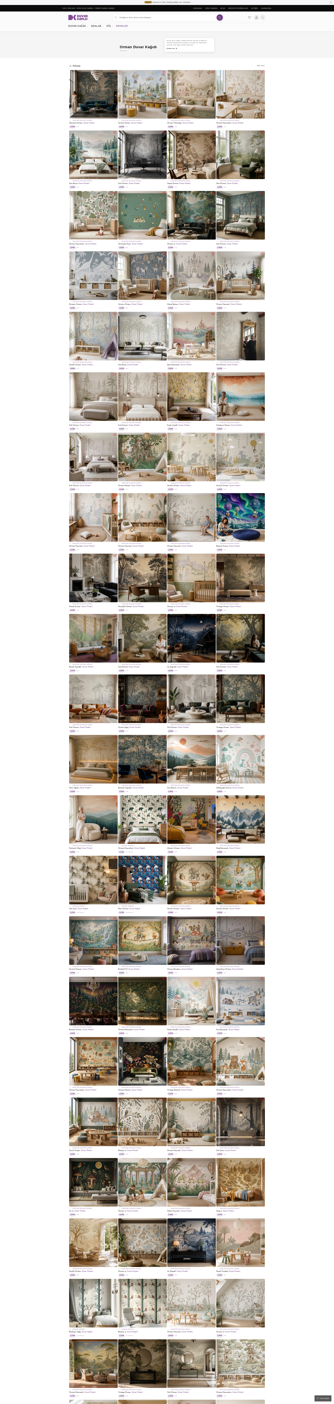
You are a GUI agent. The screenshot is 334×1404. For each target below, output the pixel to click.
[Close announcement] (331, 2)
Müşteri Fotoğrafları (238, 8)
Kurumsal (197, 8)
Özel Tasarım (211, 8)
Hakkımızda (266, 8)
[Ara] (220, 17)
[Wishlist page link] (249, 17)
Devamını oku (171, 48)
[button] (78, 26)
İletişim (254, 8)
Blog (222, 8)
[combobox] (167, 17)
